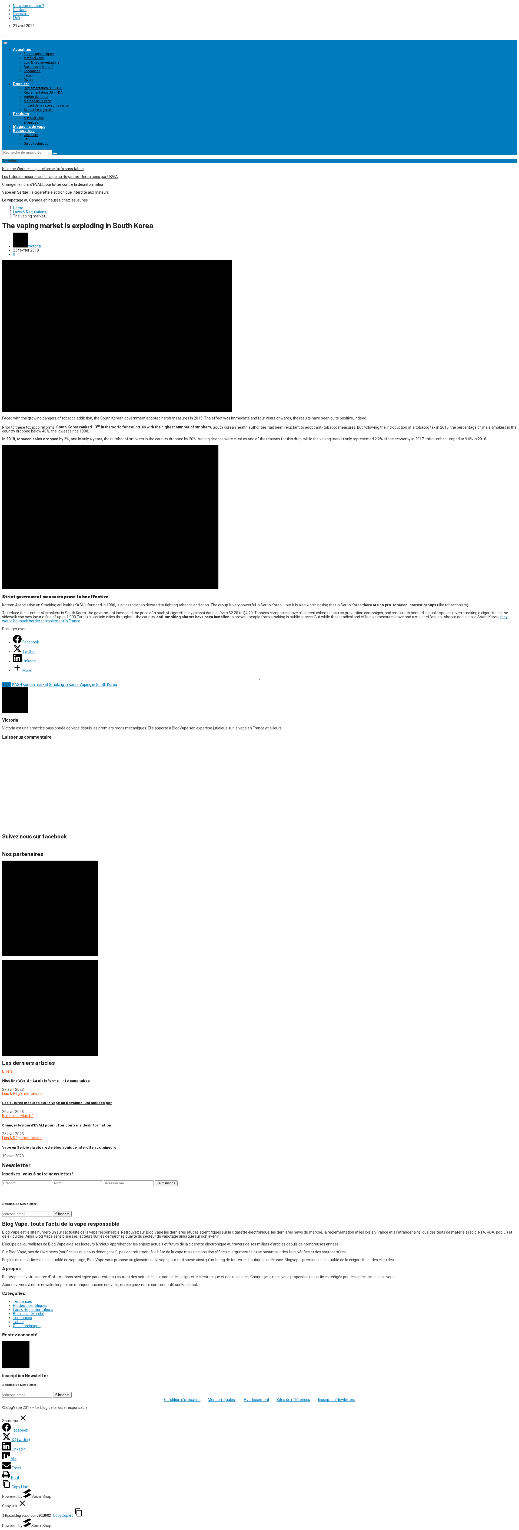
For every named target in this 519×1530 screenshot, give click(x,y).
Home (18, 208)
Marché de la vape (37, 101)
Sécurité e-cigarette (38, 110)
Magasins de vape (29, 126)
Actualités (22, 49)
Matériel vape (34, 58)
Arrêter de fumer (36, 97)
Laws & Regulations (29, 212)
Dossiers (21, 84)
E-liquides (31, 122)
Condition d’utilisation (182, 1400)
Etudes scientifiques (39, 54)
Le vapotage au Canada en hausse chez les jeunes (45, 200)
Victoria (34, 246)
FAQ (16, 18)
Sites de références (293, 1400)
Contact (19, 10)
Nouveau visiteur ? (28, 6)
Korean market (35, 684)
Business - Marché (18, 1115)
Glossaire (21, 14)
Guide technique (36, 144)
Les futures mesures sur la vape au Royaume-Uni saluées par (57, 1102)
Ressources (24, 130)
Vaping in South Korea (98, 684)
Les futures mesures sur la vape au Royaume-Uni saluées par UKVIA (60, 176)
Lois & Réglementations (41, 62)
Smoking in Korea (64, 684)
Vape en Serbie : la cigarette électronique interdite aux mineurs (55, 192)
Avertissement (256, 1400)
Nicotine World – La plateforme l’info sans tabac (43, 169)
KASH (17, 684)
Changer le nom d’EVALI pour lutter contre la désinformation (53, 184)
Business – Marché (38, 67)
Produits (21, 114)
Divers (28, 80)
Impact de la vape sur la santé (46, 105)
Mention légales (222, 1400)
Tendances (32, 71)
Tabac (28, 75)
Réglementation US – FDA (43, 92)
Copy (63, 1515)
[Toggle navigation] (5, 43)
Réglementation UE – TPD (43, 88)
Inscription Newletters (336, 1400)
